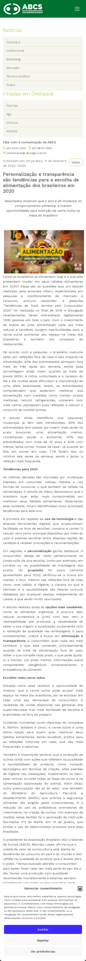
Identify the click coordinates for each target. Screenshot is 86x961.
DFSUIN (12, 123)
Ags (8, 114)
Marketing (13, 59)
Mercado (12, 68)
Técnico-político (18, 76)
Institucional (15, 51)
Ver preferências (43, 951)
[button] (80, 888)
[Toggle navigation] (77, 9)
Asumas (12, 105)
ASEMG (11, 131)
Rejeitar (43, 940)
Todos (10, 85)
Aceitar (43, 929)
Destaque (13, 42)
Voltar (75, 162)
